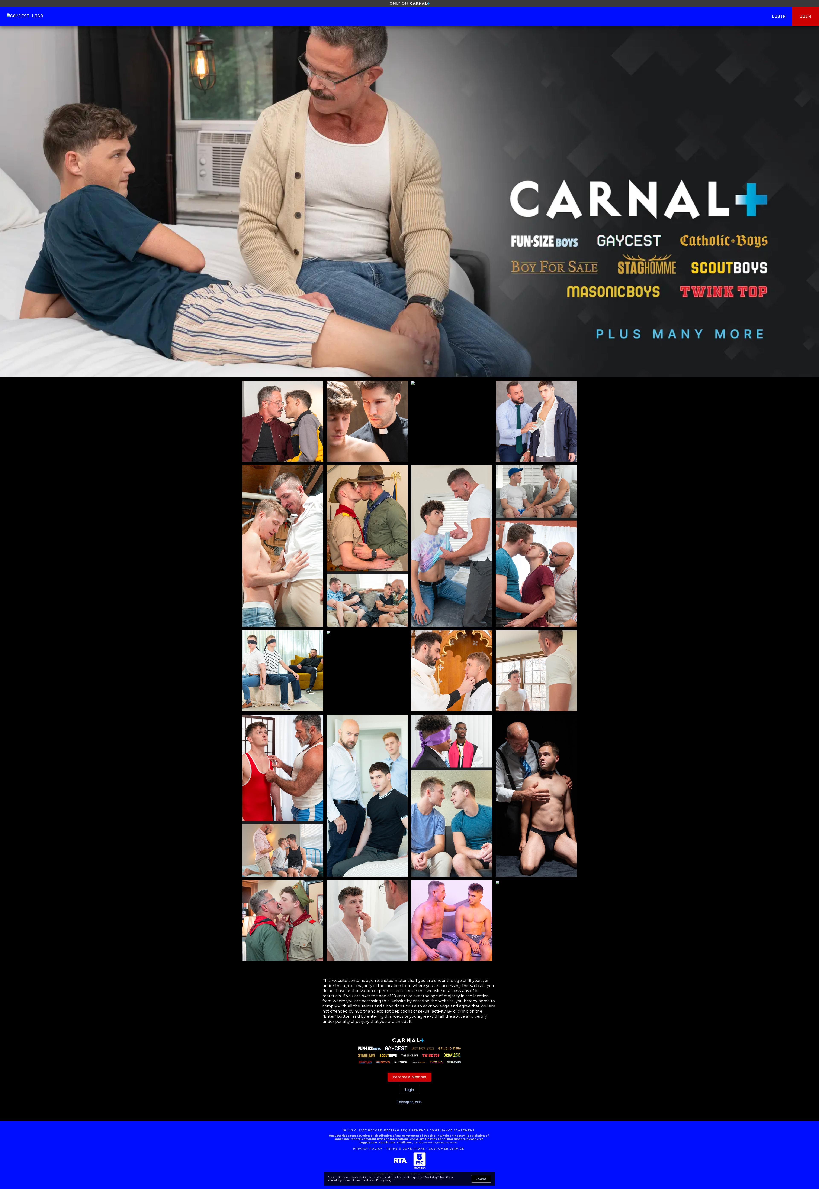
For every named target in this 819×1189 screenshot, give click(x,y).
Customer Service (446, 1148)
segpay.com (369, 1142)
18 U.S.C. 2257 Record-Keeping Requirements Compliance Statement (409, 1130)
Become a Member (410, 1077)
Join (805, 16)
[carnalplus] (409, 3)
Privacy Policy (367, 1148)
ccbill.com (404, 1142)
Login (779, 16)
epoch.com (387, 1142)
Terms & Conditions (405, 1148)
